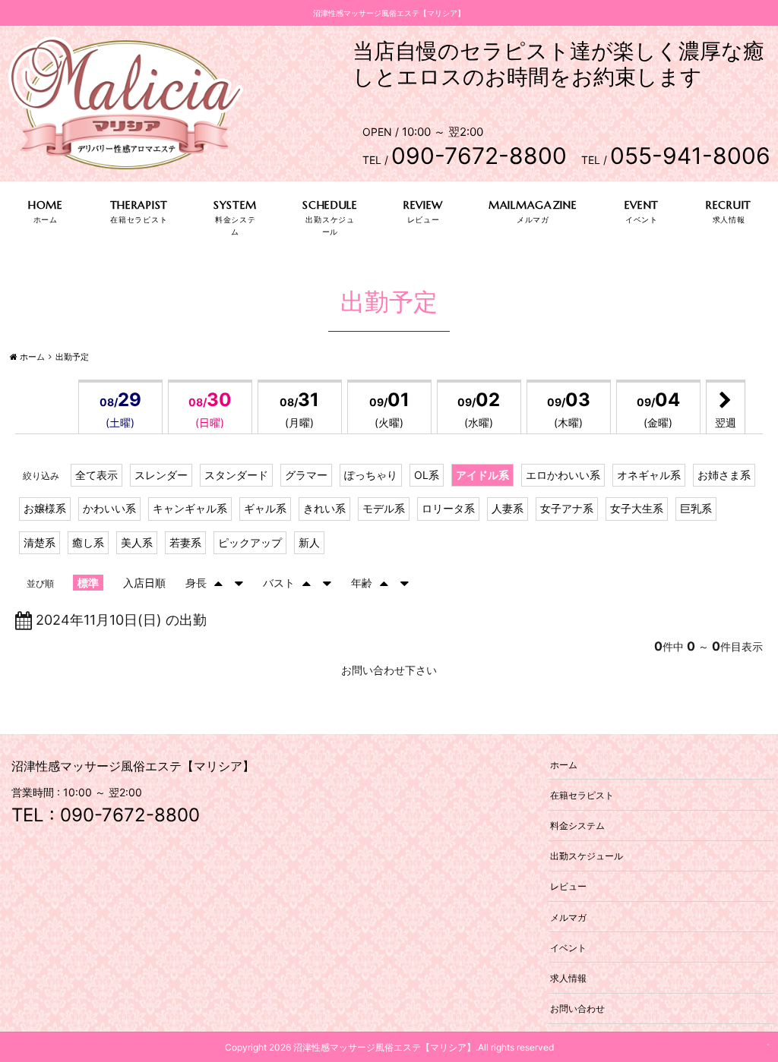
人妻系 (507, 508)
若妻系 (185, 542)
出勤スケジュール (586, 856)
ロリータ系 (448, 508)
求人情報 (568, 977)
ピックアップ (250, 542)
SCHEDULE (330, 205)
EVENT (642, 205)
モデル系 (383, 508)
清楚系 (39, 542)
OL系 (426, 474)
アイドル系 (482, 474)
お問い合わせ (577, 1008)
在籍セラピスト (582, 794)
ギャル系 (265, 508)
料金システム (577, 825)
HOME (45, 205)
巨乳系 (696, 508)
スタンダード (236, 474)
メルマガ (568, 916)
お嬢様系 (45, 508)
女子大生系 (636, 508)
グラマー (306, 474)
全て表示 (96, 474)
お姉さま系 (724, 474)
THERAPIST (139, 205)
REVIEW (423, 205)
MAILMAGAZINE (533, 205)
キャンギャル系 (190, 508)
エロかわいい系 (563, 474)
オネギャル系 (649, 474)
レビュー (568, 886)
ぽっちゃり (370, 474)
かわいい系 (109, 508)
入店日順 (144, 582)
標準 (88, 582)
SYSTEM (235, 205)
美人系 (137, 542)
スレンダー (161, 474)
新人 (309, 542)
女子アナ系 (566, 508)
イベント (568, 947)
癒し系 (88, 542)
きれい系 (324, 508)
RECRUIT (728, 205)
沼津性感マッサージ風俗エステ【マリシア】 (384, 1047)
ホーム (563, 764)
